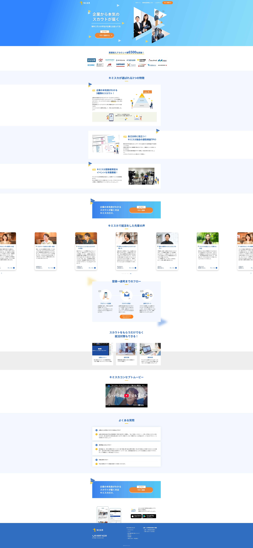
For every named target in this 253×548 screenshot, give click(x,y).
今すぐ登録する (167, 2)
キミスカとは (130, 529)
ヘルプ (129, 531)
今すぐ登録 (141, 210)
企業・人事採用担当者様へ (149, 529)
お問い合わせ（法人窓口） (149, 531)
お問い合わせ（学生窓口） (133, 538)
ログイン (159, 2)
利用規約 (129, 536)
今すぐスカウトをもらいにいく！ (126, 316)
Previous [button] (2, 254)
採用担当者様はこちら (147, 2)
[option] (126, 251)
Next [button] (251, 254)
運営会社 (129, 535)
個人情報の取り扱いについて (134, 533)
